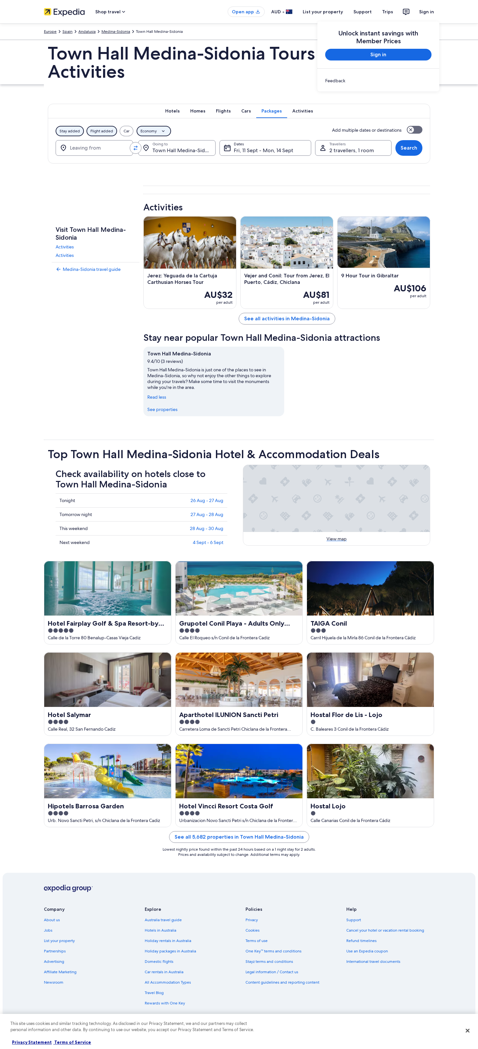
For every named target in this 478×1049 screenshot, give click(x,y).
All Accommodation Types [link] (168, 982)
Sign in (426, 12)
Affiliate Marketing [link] (60, 972)
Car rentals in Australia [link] (164, 972)
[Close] (467, 1030)
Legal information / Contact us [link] (272, 972)
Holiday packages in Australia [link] (170, 951)
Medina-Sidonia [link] (115, 31)
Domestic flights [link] (159, 961)
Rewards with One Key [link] (165, 1003)
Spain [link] (67, 31)
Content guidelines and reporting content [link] (282, 982)
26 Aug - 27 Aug (207, 500)
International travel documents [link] (373, 961)
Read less (156, 397)
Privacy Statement (32, 1042)
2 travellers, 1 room (351, 150)
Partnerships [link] (55, 951)
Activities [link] (65, 247)
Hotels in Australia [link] (160, 930)
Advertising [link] (54, 961)
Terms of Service (72, 1042)
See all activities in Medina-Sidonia (287, 318)
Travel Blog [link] (154, 992)
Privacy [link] (252, 920)
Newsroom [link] (53, 982)
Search (409, 148)
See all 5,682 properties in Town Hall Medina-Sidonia (239, 837)
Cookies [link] (252, 930)
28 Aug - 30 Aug (206, 528)
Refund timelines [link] (361, 940)
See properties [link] (162, 409)
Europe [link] (50, 31)
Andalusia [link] (87, 31)
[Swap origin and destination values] (135, 148)
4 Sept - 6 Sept (208, 542)
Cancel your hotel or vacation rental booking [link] (385, 930)
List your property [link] (59, 940)
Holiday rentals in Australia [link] (168, 940)
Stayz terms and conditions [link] (269, 961)
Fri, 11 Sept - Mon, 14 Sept (263, 150)
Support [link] (353, 920)
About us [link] (52, 920)
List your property (323, 12)
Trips (387, 12)
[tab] (172, 111)
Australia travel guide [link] (163, 920)
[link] (378, 80)
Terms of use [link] (257, 940)
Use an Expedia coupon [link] (367, 951)
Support (362, 12)
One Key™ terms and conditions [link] (273, 951)
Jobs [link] (48, 930)
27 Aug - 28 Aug (207, 514)
